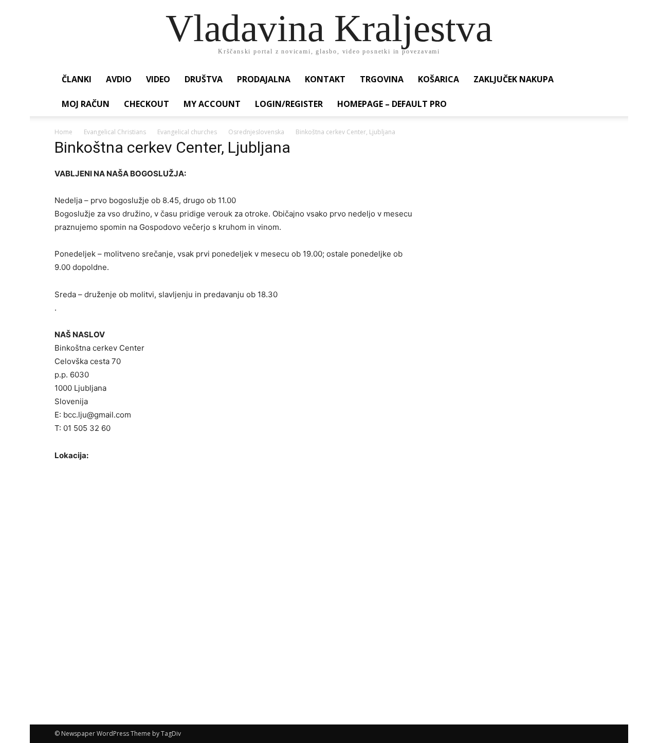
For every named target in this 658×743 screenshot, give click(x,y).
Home (63, 132)
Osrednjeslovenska (256, 132)
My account (212, 104)
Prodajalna (263, 79)
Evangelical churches (187, 132)
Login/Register (289, 104)
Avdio (119, 79)
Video (158, 79)
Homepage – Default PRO (392, 104)
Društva (204, 79)
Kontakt (325, 79)
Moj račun (85, 104)
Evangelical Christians (115, 132)
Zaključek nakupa (513, 79)
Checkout (146, 104)
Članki (77, 79)
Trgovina (382, 79)
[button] (591, 80)
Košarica (438, 79)
